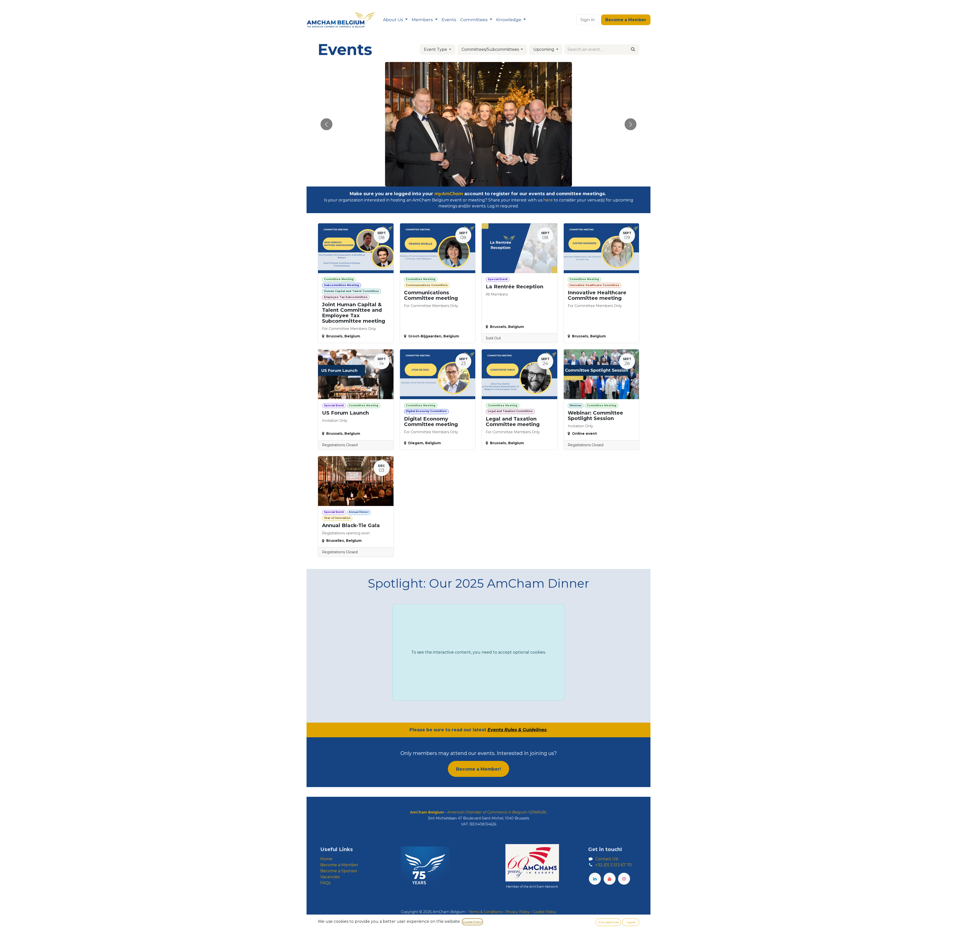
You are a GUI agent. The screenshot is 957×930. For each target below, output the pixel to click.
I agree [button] (631, 922)
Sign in (587, 19)
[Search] (633, 49)
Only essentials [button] (608, 922)
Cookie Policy (472, 922)
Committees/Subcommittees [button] (491, 49)
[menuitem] (395, 20)
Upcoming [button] (544, 49)
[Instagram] (624, 879)
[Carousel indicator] (469, 181)
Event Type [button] (436, 49)
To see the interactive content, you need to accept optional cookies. (478, 652)
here (548, 200)
